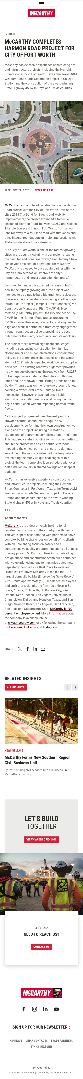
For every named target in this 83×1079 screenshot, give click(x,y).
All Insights (15, 687)
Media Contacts (36, 1040)
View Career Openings (41, 839)
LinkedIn (30, 627)
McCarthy (12, 205)
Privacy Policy (41, 1067)
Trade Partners (62, 1040)
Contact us (41, 946)
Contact (16, 1040)
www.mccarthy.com (22, 622)
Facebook (16, 627)
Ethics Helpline (42, 1046)
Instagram (50, 627)
